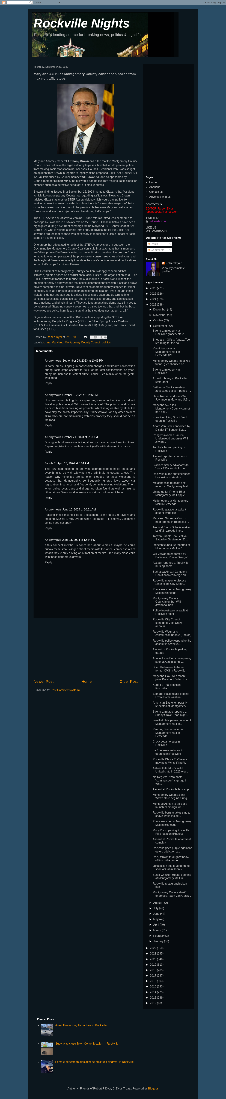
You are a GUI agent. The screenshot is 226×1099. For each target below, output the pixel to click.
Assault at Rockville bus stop (171, 789)
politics (106, 342)
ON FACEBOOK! (156, 230)
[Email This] (92, 337)
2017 (153, 975)
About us (154, 187)
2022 (153, 948)
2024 (153, 299)
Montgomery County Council (82, 342)
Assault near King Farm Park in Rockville (81, 1025)
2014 (153, 992)
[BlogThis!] (95, 337)
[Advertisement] (86, 648)
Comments (157, 249)
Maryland (57, 342)
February (159, 935)
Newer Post (43, 681)
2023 (153, 304)
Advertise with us (160, 196)
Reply (48, 383)
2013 (153, 997)
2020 (153, 959)
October (158, 320)
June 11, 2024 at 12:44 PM (79, 539)
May (156, 919)
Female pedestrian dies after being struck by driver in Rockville (94, 1061)
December (160, 309)
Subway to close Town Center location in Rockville (86, 1043)
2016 (153, 981)
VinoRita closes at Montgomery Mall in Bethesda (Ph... (166, 352)
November (160, 314)
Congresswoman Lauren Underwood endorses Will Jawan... (170, 438)
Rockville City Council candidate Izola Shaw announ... (167, 623)
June (156, 913)
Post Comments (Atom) (65, 690)
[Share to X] (98, 337)
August (158, 902)
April (156, 924)
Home (86, 681)
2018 (153, 970)
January (158, 941)
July (156, 908)
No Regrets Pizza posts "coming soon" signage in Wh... (170, 780)
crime (46, 342)
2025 (153, 293)
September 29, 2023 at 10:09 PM (82, 360)
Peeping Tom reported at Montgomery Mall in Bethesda (168, 732)
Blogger (153, 1088)
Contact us (156, 191)
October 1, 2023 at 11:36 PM (80, 394)
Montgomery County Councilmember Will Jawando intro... (167, 602)
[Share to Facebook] (102, 337)
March (157, 930)
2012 (153, 1003)
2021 (153, 953)
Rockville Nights (82, 23)
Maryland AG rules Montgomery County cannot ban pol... (171, 408)
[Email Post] (85, 336)
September (160, 325)
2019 (153, 964)
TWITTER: (152, 218)
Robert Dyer (173, 263)
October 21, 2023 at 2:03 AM (80, 437)
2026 (153, 288)
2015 (153, 986)
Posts (154, 243)
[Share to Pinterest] (105, 337)
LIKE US (151, 227)
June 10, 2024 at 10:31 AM (79, 509)
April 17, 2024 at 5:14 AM (73, 463)
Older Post (129, 681)
